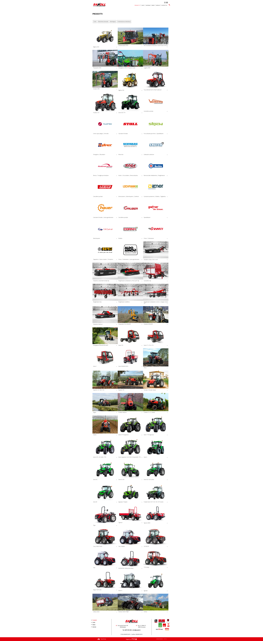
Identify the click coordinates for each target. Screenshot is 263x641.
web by (165, 638)
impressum (161, 638)
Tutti (95, 21)
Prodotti (94, 620)
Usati (93, 622)
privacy (157, 638)
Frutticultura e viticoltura (124, 21)
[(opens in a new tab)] (130, 36)
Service (94, 627)
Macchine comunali (103, 21)
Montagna (113, 21)
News (153, 5)
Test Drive (103, 639)
